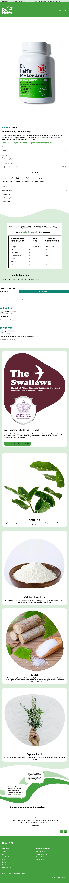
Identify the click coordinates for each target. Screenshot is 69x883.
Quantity (4, 155)
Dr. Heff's (9, 873)
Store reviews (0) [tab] (18, 300)
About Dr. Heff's (7, 857)
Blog (3, 859)
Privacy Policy (40, 852)
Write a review (44, 291)
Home (4, 852)
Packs (3, 147)
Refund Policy (40, 857)
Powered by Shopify (19, 873)
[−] (3, 158)
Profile (4, 865)
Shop (3, 854)
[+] (10, 158)
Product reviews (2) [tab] (6, 300)
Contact (4, 862)
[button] (6, 127)
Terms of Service (41, 854)
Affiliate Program (7, 867)
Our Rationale (40, 859)
